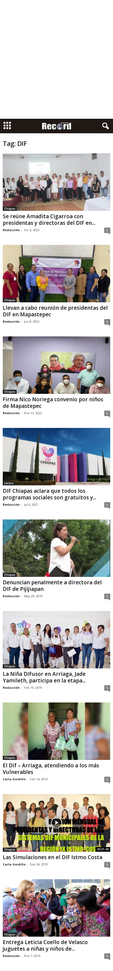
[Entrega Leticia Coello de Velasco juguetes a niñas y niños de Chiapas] (56, 908)
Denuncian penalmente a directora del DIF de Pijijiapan (52, 586)
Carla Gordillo (14, 779)
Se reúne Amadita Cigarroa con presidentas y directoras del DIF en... (49, 219)
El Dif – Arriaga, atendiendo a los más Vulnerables (51, 769)
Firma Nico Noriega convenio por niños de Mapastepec (53, 403)
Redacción (11, 230)
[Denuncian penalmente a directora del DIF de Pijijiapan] (56, 548)
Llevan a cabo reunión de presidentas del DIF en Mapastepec (55, 311)
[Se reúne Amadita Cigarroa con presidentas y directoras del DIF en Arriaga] (56, 182)
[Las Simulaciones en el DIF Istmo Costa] (56, 822)
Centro (8, 483)
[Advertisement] (56, 59)
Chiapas (9, 209)
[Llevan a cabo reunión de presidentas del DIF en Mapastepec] (56, 273)
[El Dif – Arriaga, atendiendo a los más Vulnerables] (56, 731)
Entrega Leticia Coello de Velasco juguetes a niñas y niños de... (45, 945)
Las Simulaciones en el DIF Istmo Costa (52, 857)
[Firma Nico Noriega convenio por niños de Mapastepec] (56, 365)
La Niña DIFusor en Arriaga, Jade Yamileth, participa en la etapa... (44, 677)
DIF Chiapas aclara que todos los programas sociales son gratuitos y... (49, 494)
